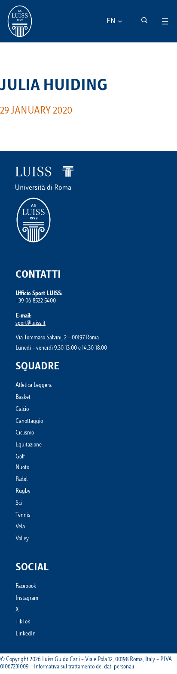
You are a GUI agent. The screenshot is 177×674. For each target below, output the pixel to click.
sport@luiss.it (30, 323)
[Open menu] (165, 21)
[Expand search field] (144, 20)
